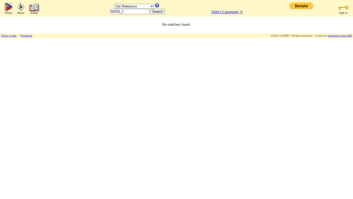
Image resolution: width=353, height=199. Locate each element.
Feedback (26, 35)
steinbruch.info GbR (340, 35)
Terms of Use (9, 35)
